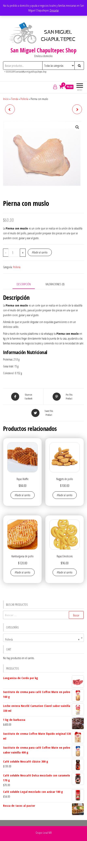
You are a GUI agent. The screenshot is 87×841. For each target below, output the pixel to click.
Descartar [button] (54, 10)
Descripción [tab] (24, 284)
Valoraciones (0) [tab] (55, 284)
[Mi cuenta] (55, 87)
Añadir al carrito (40, 252)
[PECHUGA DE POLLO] (10, 109)
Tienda (14, 99)
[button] (77, 127)
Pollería (24, 99)
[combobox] (43, 638)
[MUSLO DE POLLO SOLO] (77, 109)
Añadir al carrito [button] (22, 495)
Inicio (6, 99)
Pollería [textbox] (42, 639)
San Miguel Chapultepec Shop (43, 50)
